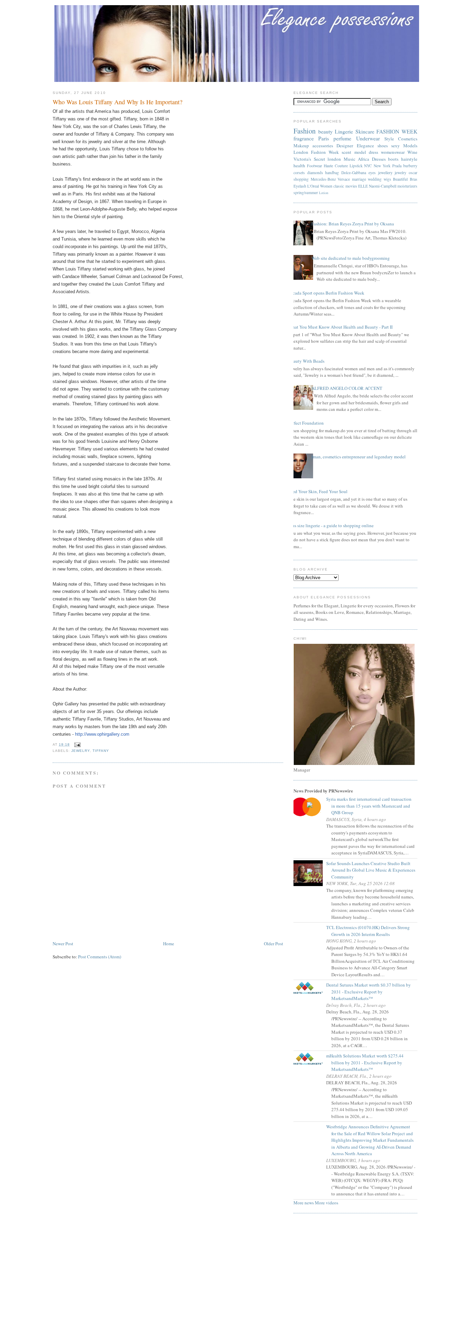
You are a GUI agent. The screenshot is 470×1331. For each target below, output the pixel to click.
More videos (326, 1203)
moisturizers (407, 186)
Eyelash (299, 186)
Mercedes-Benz (323, 179)
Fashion (304, 131)
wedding (375, 179)
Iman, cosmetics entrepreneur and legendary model (358, 457)
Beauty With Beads (306, 361)
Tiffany (101, 751)
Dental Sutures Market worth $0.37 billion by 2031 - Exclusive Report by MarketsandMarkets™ (371, 991)
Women (326, 186)
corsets (299, 172)
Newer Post (63, 943)
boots (393, 159)
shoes (382, 145)
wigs (387, 179)
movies (351, 186)
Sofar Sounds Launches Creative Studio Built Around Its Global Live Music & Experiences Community (373, 870)
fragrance (303, 138)
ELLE (363, 186)
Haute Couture (336, 165)
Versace (344, 179)
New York (382, 165)
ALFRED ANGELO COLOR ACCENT (346, 388)
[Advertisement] (235, 1274)
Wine (412, 152)
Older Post (273, 943)
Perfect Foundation (306, 423)
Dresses (379, 159)
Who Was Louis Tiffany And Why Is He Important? (117, 102)
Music (349, 159)
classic (338, 186)
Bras (413, 179)
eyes (372, 172)
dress (373, 152)
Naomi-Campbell (382, 186)
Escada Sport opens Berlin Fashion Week (326, 293)
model (360, 152)
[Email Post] (76, 744)
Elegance (365, 145)
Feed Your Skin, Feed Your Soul (318, 491)
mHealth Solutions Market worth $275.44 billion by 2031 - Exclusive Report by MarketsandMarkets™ (367, 1062)
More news (303, 1203)
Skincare (364, 131)
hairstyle (409, 159)
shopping (301, 179)
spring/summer (305, 192)
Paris (323, 138)
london (334, 159)
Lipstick (356, 165)
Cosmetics (407, 139)
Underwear (368, 138)
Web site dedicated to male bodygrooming (350, 258)
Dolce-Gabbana (353, 172)
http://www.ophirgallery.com (102, 734)
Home (168, 943)
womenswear (393, 152)
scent (346, 152)
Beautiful (400, 179)
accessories (322, 145)
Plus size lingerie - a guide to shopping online (331, 525)
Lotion (323, 192)
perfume (342, 138)
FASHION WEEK (396, 131)
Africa (363, 159)
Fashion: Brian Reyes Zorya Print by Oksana (352, 224)
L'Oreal (313, 186)
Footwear (314, 165)
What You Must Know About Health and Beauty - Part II (340, 327)
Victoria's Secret (309, 159)
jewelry (80, 751)
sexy (395, 145)
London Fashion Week (316, 152)
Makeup (301, 145)
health (299, 165)
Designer (345, 145)
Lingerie (344, 131)
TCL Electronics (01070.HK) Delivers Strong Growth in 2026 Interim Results (370, 930)
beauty (325, 131)
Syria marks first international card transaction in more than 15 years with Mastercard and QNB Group (371, 806)
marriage (359, 179)
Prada (397, 165)
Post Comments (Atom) (99, 957)
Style (389, 139)
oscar (413, 172)
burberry (410, 165)
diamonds (315, 172)
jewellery (385, 172)
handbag (332, 172)
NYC (368, 165)
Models (410, 145)
